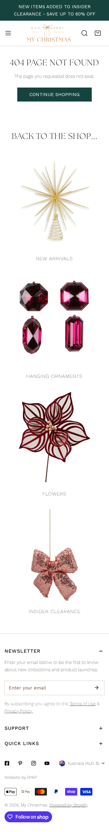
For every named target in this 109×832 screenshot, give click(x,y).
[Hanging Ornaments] (54, 319)
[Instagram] (33, 763)
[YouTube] (47, 763)
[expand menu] (8, 33)
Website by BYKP (21, 777)
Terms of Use (83, 703)
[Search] (84, 33)
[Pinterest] (20, 763)
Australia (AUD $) (83, 763)
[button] (97, 33)
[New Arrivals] (54, 202)
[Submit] (96, 688)
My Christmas (34, 805)
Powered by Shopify (68, 805)
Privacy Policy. (19, 711)
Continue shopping (54, 94)
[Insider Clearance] (54, 555)
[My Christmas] (48, 33)
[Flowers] (54, 437)
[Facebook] (7, 763)
